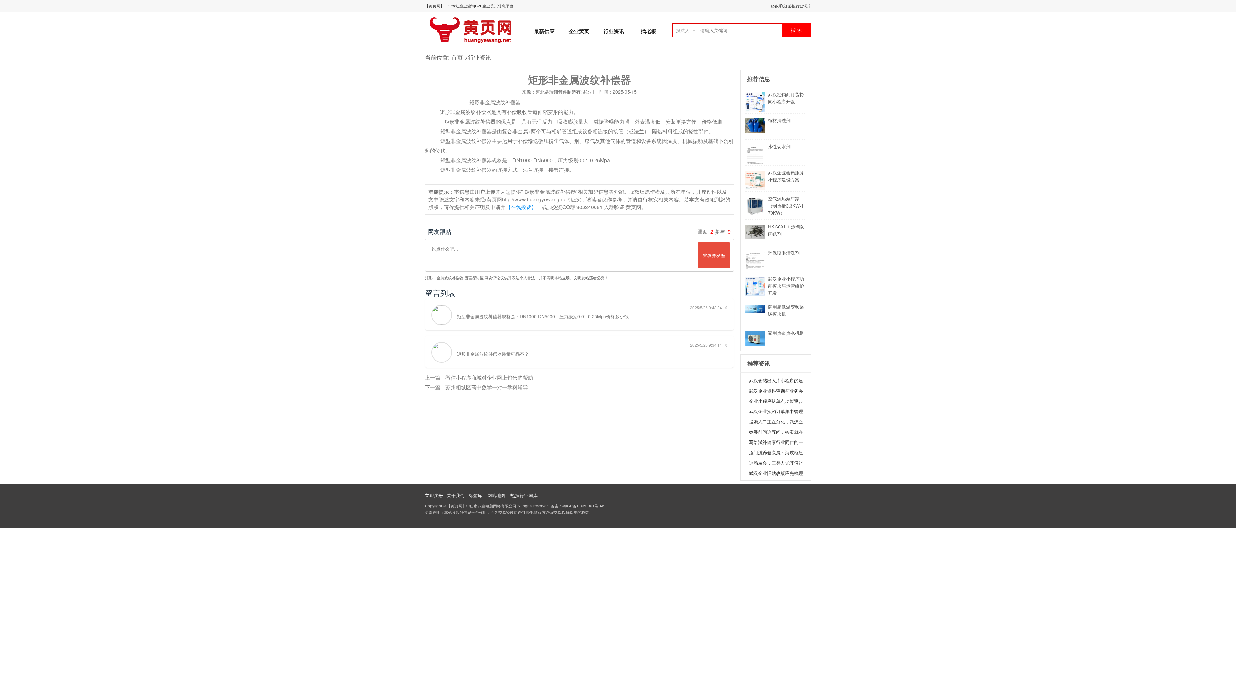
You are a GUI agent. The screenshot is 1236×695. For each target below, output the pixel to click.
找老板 (648, 31)
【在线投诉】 (521, 207)
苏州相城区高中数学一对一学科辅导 (486, 387)
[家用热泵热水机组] (755, 343)
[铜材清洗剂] (755, 131)
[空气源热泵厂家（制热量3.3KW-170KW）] (755, 214)
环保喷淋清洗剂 (784, 252)
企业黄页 (579, 31)
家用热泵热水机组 (786, 332)
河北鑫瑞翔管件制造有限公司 (565, 91)
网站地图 (496, 495)
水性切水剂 (779, 146)
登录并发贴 (714, 255)
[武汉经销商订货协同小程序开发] (755, 110)
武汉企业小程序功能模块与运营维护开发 (786, 285)
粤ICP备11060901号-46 (583, 505)
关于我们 (456, 495)
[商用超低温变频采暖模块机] (755, 311)
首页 (457, 57)
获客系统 (778, 5)
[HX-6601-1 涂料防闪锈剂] (755, 237)
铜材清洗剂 (779, 120)
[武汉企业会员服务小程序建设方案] (755, 188)
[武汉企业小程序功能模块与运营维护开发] (755, 294)
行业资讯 (614, 31)
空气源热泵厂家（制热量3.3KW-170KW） (786, 205)
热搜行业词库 (799, 5)
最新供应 (544, 31)
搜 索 (796, 30)
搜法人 (682, 30)
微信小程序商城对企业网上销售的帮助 (489, 377)
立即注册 (434, 495)
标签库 (475, 495)
